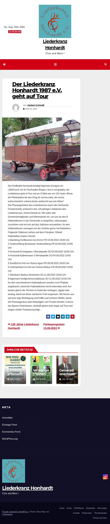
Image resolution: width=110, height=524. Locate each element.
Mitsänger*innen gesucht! (41, 374)
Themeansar (7, 514)
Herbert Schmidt (36, 105)
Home (62, 508)
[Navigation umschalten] (55, 64)
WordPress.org (10, 439)
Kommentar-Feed (11, 432)
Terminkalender (100, 513)
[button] (105, 64)
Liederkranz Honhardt (27, 488)
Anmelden (7, 418)
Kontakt (76, 513)
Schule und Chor (100, 518)
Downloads (90, 508)
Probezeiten (87, 513)
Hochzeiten (102, 508)
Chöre (69, 508)
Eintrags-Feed (9, 425)
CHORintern (79, 508)
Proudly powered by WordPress (15, 512)
